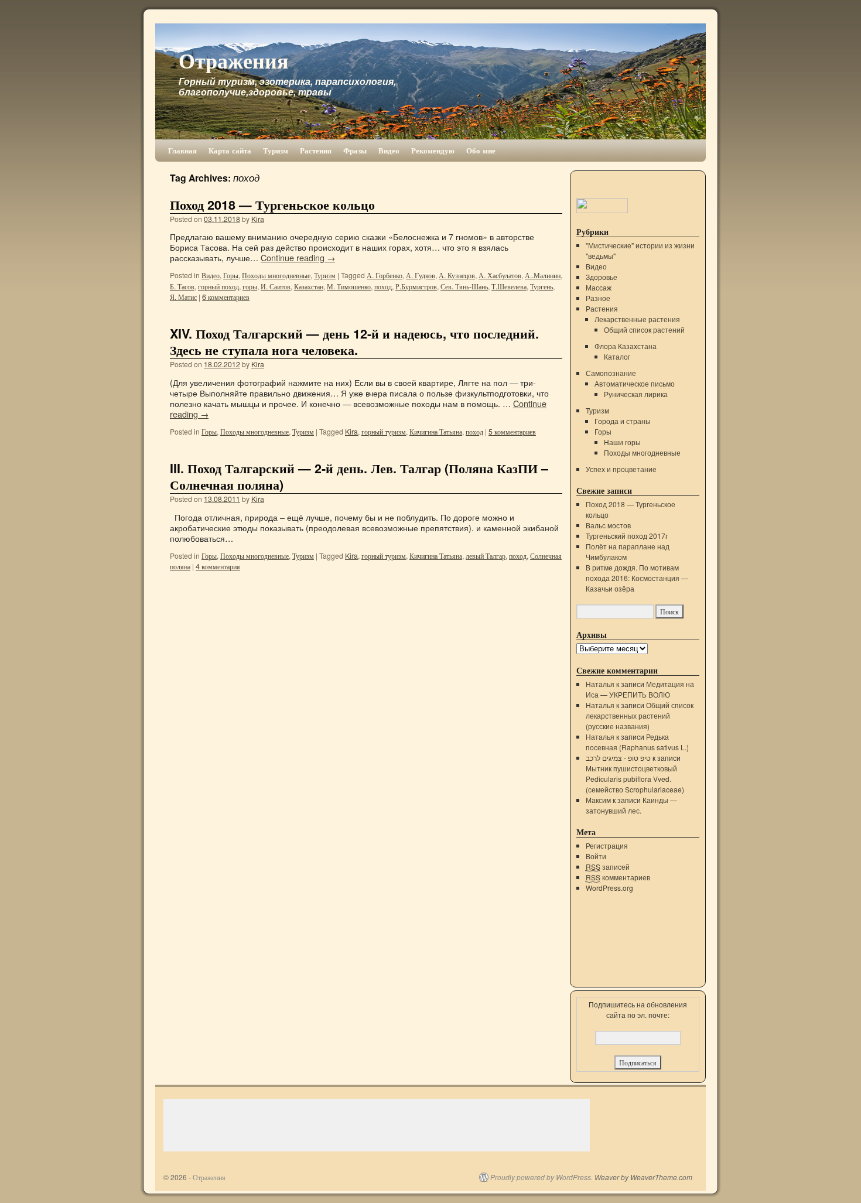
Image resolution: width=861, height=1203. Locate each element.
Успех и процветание (621, 469)
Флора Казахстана (625, 346)
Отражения (233, 60)
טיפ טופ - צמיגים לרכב (618, 758)
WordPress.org (609, 888)
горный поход (218, 286)
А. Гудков (420, 275)
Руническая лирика (636, 394)
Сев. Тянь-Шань (464, 286)
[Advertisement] (376, 1125)
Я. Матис (183, 297)
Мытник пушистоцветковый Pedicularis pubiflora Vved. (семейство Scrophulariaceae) (635, 778)
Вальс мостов (608, 525)
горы (249, 286)
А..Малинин (543, 275)
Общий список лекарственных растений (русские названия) (639, 715)
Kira (257, 219)
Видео (388, 150)
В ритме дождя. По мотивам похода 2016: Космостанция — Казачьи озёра (637, 577)
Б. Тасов (182, 286)
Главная (182, 150)
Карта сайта (230, 150)
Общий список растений (644, 329)
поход (383, 286)
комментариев (618, 877)
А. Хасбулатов (500, 275)
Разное (598, 298)
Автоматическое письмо (634, 383)
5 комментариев (512, 431)
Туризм (275, 150)
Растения (316, 150)
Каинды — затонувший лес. (631, 805)
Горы (230, 275)
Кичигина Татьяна (435, 431)
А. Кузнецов (457, 275)
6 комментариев (226, 297)
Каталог (617, 356)
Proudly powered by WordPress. (541, 1177)
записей (608, 867)
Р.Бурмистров (416, 286)
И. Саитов (276, 286)
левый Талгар (485, 556)
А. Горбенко (384, 275)
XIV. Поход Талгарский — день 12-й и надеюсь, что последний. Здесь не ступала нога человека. (354, 341)
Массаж (598, 287)
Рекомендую (433, 150)
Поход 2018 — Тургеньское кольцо (272, 205)
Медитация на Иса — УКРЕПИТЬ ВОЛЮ (640, 689)
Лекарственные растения (637, 319)
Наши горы (622, 442)
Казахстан (308, 286)
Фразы (355, 150)
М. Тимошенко (349, 286)
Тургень (541, 286)
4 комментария (218, 566)
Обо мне (481, 150)
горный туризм (383, 431)
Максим (598, 800)
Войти (596, 856)
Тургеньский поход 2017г (627, 536)
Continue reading (298, 257)
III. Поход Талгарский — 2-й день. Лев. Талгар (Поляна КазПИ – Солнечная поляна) (359, 476)
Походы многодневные (276, 275)
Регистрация (607, 845)
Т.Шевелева (509, 286)
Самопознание (611, 373)
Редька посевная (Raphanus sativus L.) (637, 742)
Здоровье (601, 277)
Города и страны (622, 421)
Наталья (600, 684)
